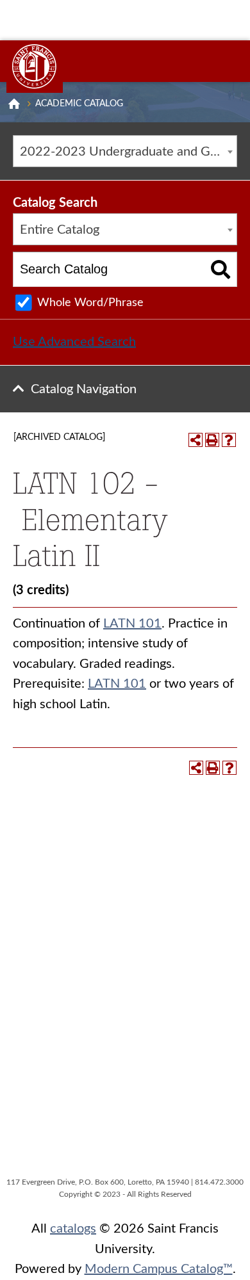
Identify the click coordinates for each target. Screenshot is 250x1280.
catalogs (73, 1228)
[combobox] (125, 151)
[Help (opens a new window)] (229, 440)
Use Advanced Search (74, 342)
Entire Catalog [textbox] (59, 229)
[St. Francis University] (34, 66)
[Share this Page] (195, 440)
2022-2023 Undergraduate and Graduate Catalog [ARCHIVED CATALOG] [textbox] (128, 151)
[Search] (221, 269)
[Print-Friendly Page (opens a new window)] (212, 440)
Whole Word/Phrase (90, 303)
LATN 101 (132, 623)
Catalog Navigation (84, 389)
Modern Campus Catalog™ (159, 1269)
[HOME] (14, 103)
